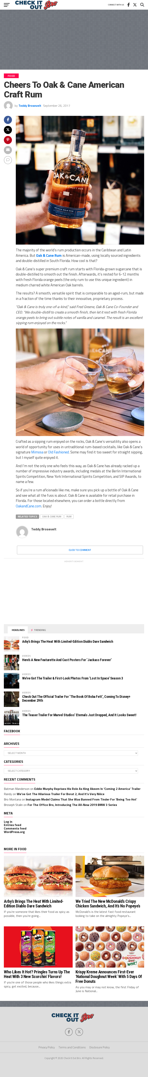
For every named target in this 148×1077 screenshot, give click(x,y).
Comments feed (15, 828)
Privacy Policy (47, 1047)
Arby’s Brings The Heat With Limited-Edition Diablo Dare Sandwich (67, 641)
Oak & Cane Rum (49, 255)
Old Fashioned (58, 452)
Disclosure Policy (99, 1047)
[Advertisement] (74, 40)
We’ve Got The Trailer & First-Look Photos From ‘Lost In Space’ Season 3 (72, 678)
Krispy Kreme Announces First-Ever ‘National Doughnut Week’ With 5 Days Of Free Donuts (109, 976)
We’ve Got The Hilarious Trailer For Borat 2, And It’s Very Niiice (60, 794)
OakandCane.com (28, 506)
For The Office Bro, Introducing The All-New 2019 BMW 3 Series (72, 804)
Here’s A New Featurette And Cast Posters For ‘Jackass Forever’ (66, 660)
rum (68, 516)
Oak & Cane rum (51, 516)
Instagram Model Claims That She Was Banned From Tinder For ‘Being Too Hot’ (81, 799)
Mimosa (37, 452)
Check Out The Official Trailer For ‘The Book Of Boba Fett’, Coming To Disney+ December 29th (76, 698)
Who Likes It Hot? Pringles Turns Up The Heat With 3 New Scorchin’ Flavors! (37, 974)
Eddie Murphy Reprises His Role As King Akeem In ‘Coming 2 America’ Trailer (87, 788)
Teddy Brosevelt (29, 105)
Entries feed (12, 825)
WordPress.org (14, 832)
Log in (8, 821)
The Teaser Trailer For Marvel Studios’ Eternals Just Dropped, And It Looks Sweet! (79, 715)
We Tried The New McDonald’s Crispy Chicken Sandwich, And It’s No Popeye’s (108, 904)
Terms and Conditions (72, 1047)
